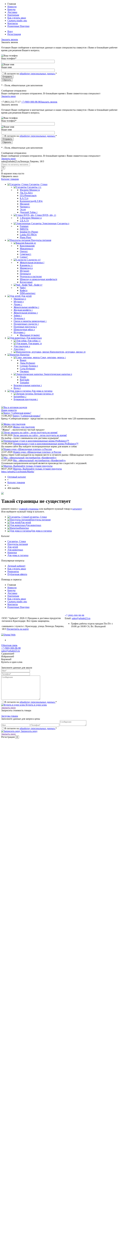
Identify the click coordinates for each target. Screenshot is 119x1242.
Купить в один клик (36, 705)
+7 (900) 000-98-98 (31, 102)
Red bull (24, 379)
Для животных (33, 525)
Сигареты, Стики (37, 517)
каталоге (77, 508)
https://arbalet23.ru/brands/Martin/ (17, 471)
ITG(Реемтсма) (28, 195)
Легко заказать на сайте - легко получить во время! (40, 435)
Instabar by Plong (29, 231)
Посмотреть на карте (18, 629)
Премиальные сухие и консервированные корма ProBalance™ (45, 443)
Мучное (24, 271)
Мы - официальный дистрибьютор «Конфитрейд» (39, 460)
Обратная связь (9, 645)
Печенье (25, 273)
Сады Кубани (27, 368)
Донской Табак (28, 212)
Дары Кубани (27, 363)
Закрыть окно (8, 96)
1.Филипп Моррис (31, 218)
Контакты (12, 23)
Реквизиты (13, 571)
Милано (24, 204)
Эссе (23, 209)
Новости (12, 6)
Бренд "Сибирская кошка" (27, 415)
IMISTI (24, 229)
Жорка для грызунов (24, 427)
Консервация (27, 245)
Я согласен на (30, 73)
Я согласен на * (30, 702)
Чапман (25, 206)
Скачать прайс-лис (17, 20)
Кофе (23, 290)
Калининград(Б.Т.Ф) (31, 201)
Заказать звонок (9, 39)
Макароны (26, 248)
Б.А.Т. (24, 198)
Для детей (25, 522)
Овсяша (24, 371)
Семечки (25, 254)
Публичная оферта (17, 574)
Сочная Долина (29, 365)
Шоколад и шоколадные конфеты (38, 279)
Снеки (24, 257)
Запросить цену (28, 731)
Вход (10, 31)
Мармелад (26, 268)
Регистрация (14, 34)
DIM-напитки (27, 293)
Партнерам (13, 15)
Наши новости (9, 410)
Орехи (24, 251)
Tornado (24, 382)
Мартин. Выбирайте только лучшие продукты (37, 468)
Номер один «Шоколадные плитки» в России (37, 452)
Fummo (24, 226)
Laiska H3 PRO (28, 234)
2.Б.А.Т (24, 220)
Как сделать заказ (16, 17)
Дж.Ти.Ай (26, 192)
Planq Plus (25, 237)
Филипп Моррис (30, 190)
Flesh (23, 377)
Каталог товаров (10, 179)
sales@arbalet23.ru (81, 618)
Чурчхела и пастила (31, 276)
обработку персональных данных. (37, 73)
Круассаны (26, 282)
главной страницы (29, 508)
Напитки (24, 528)
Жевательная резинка (32, 262)
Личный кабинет (16, 566)
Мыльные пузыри (30, 335)
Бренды (11, 9)
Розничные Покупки (18, 26)
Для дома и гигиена (41, 530)
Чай (23, 287)
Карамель (26, 265)
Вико (23, 360)
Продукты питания (40, 519)
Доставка (12, 12)
